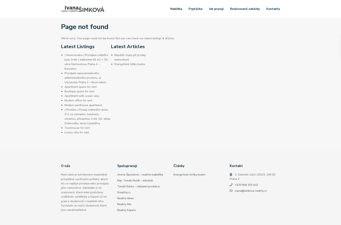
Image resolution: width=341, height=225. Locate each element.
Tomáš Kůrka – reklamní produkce (138, 186)
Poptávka (195, 9)
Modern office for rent (78, 100)
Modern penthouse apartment (83, 105)
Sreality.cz (123, 192)
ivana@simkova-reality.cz (251, 191)
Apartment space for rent (80, 87)
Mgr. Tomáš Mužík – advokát (135, 180)
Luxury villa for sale (77, 132)
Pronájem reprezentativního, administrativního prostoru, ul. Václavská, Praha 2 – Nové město (85, 77)
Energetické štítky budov (129, 64)
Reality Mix (124, 204)
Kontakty (273, 9)
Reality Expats (126, 210)
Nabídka (176, 9)
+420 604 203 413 (246, 185)
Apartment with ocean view (82, 96)
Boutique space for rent (79, 91)
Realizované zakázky (245, 9)
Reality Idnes (125, 198)
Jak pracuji (216, 9)
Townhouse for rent (77, 128)
